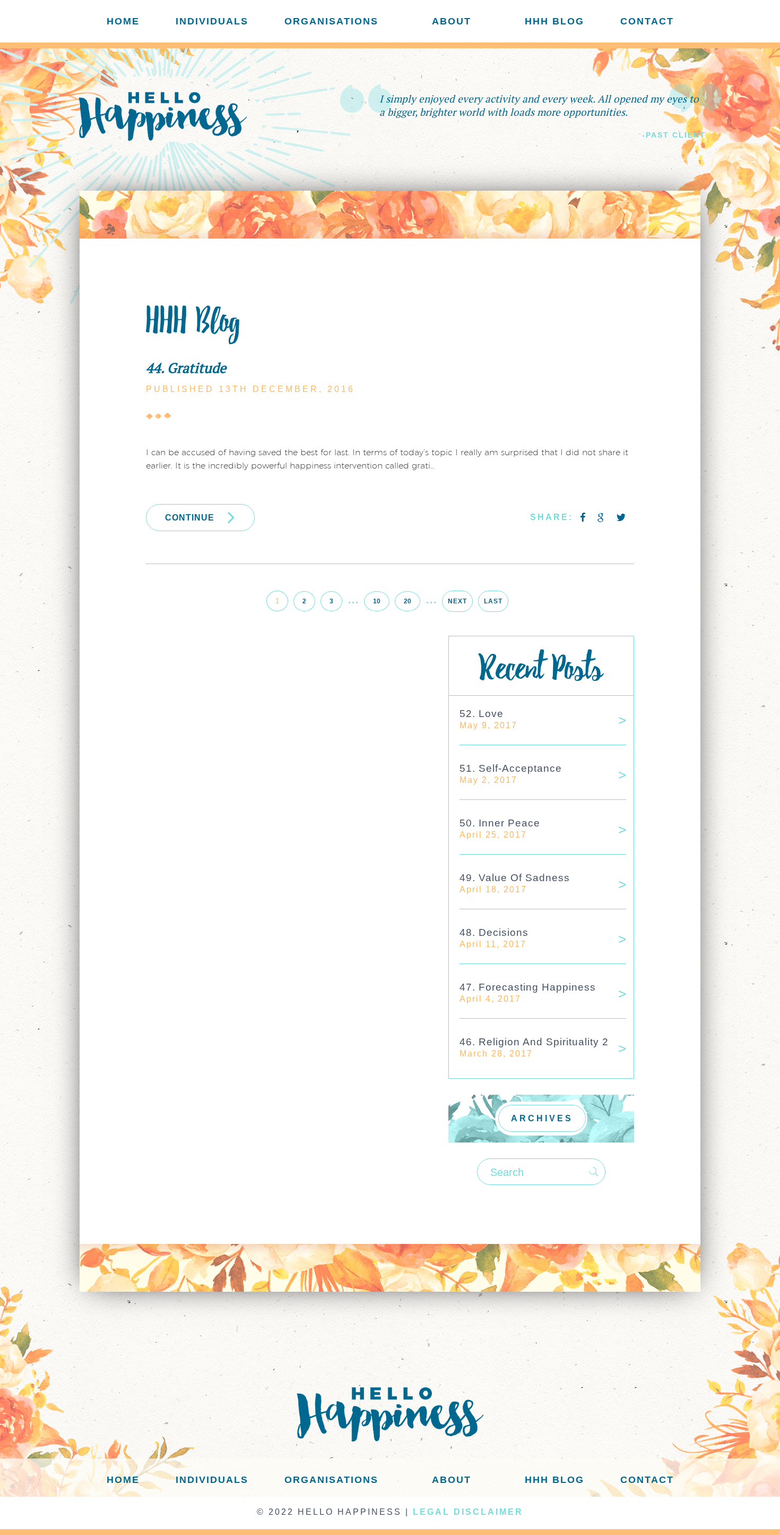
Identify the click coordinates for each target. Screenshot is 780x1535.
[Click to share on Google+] (602, 518)
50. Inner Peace (500, 823)
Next (457, 601)
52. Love (482, 713)
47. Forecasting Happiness (528, 987)
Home (123, 21)
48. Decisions (494, 932)
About (451, 21)
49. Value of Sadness (515, 877)
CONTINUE (189, 517)
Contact (647, 21)
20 (407, 601)
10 (376, 601)
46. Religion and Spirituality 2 (534, 1041)
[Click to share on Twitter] (621, 518)
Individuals (212, 21)
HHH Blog (554, 21)
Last (493, 601)
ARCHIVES (542, 1118)
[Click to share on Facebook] (583, 518)
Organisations (331, 21)
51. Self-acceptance (511, 768)
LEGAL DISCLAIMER (468, 1511)
